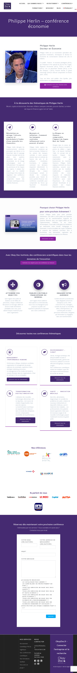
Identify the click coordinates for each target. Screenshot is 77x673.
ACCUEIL (22, 3)
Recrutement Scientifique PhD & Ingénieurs (25, 647)
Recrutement (52, 3)
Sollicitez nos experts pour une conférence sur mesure (38, 262)
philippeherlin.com (56, 80)
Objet (23, 551)
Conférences (66, 3)
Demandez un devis (48, 238)
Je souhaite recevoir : (38, 594)
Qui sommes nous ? (35, 3)
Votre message (27, 559)
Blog (59, 8)
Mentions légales (66, 666)
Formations (37, 8)
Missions (49, 8)
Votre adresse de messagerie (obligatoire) (47, 542)
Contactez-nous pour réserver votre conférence (56, 85)
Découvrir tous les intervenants (18, 379)
